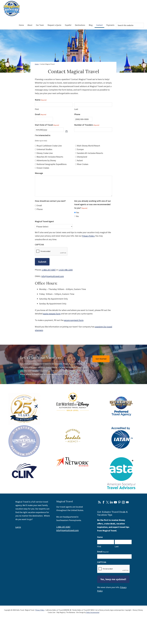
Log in (18, 527)
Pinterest (119, 502)
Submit (42, 261)
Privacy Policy (39, 610)
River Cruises (82, 164)
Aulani (80, 160)
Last (76, 109)
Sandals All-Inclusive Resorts (90, 153)
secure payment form (73, 320)
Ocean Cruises (43, 167)
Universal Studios (44, 149)
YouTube (115, 502)
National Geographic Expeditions (52, 164)
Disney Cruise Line (45, 153)
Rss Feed (99, 502)
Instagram (123, 502)
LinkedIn (111, 502)
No (77, 216)
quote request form (51, 313)
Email (39, 205)
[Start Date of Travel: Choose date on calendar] (66, 129)
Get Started (101, 358)
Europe (80, 149)
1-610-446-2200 (66, 269)
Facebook (103, 502)
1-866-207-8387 (49, 269)
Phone (40, 209)
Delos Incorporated (92, 612)
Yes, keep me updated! (113, 579)
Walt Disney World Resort (88, 145)
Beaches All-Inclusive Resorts (50, 156)
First (37, 109)
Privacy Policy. (88, 235)
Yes (77, 212)
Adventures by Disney (46, 160)
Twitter (107, 502)
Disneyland (82, 156)
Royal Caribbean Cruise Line (49, 145)
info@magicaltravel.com (52, 276)
